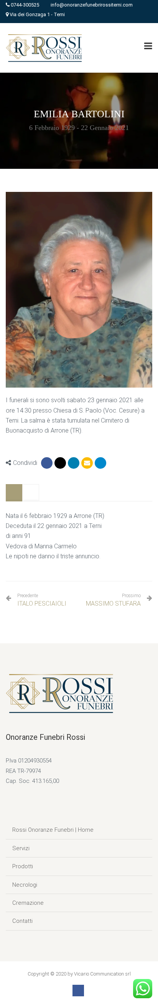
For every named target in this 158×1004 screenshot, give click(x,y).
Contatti (22, 920)
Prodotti (22, 866)
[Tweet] (60, 463)
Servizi (21, 848)
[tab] (14, 492)
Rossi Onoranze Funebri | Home (53, 829)
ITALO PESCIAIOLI (41, 600)
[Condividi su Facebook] (47, 463)
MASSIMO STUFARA (113, 603)
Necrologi (24, 884)
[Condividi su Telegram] (100, 463)
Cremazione (28, 902)
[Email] (87, 463)
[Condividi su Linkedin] (73, 463)
